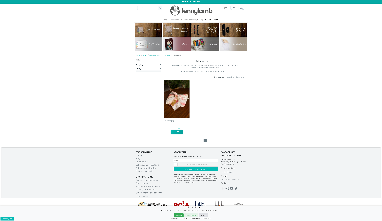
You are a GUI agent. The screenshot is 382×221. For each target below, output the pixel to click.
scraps (230, 65)
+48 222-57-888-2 (227, 172)
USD (233, 8)
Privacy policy (142, 196)
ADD (177, 132)
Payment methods (144, 171)
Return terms (142, 183)
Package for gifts (154, 55)
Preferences (197, 218)
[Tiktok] (236, 188)
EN (227, 8)
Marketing (207, 218)
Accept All (179, 215)
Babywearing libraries (146, 168)
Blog (201, 20)
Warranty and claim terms (148, 186)
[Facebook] (223, 188)
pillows (212, 65)
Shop (165, 20)
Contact (139, 155)
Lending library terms (145, 189)
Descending (240, 77)
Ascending (230, 77)
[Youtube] (232, 188)
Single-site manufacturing (191, 1)
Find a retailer (142, 161)
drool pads (205, 65)
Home (138, 55)
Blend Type (140, 65)
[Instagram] (227, 188)
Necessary (176, 218)
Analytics (186, 218)
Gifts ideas (167, 55)
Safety (138, 69)
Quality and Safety (190, 20)
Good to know (175, 20)
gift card (216, 68)
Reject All (203, 215)
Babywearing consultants (147, 165)
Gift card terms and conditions (149, 192)
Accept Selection (191, 215)
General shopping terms (147, 180)
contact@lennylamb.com (230, 179)
